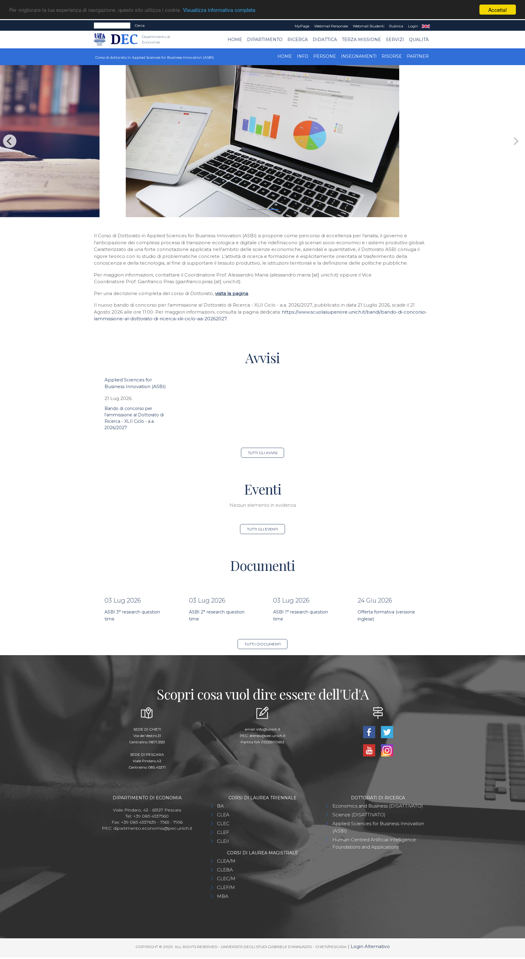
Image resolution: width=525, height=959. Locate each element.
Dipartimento (265, 39)
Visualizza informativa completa (219, 10)
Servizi (395, 39)
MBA (222, 896)
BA (220, 806)
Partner (418, 56)
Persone (324, 56)
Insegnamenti (359, 56)
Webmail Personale (331, 26)
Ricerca (297, 39)
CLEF (223, 832)
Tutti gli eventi (262, 529)
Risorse (392, 56)
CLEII (223, 841)
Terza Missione (361, 39)
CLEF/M (226, 887)
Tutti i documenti (263, 644)
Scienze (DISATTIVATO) (359, 815)
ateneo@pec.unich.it (267, 735)
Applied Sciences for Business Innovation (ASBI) (378, 827)
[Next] (515, 141)
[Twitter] (387, 732)
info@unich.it (268, 729)
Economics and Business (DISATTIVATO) (377, 806)
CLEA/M (226, 861)
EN (425, 26)
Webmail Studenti (368, 26)
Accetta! (497, 9)
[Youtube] (369, 750)
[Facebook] (369, 732)
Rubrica (396, 26)
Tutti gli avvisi (262, 452)
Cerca (140, 25)
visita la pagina (231, 293)
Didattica (325, 39)
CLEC (223, 823)
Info (302, 56)
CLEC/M (226, 878)
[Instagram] (387, 750)
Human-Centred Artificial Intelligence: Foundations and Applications (374, 843)
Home (235, 39)
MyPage (302, 26)
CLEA (223, 815)
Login (413, 26)
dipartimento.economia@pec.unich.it (152, 828)
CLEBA (225, 870)
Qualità (419, 39)
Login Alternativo (370, 946)
